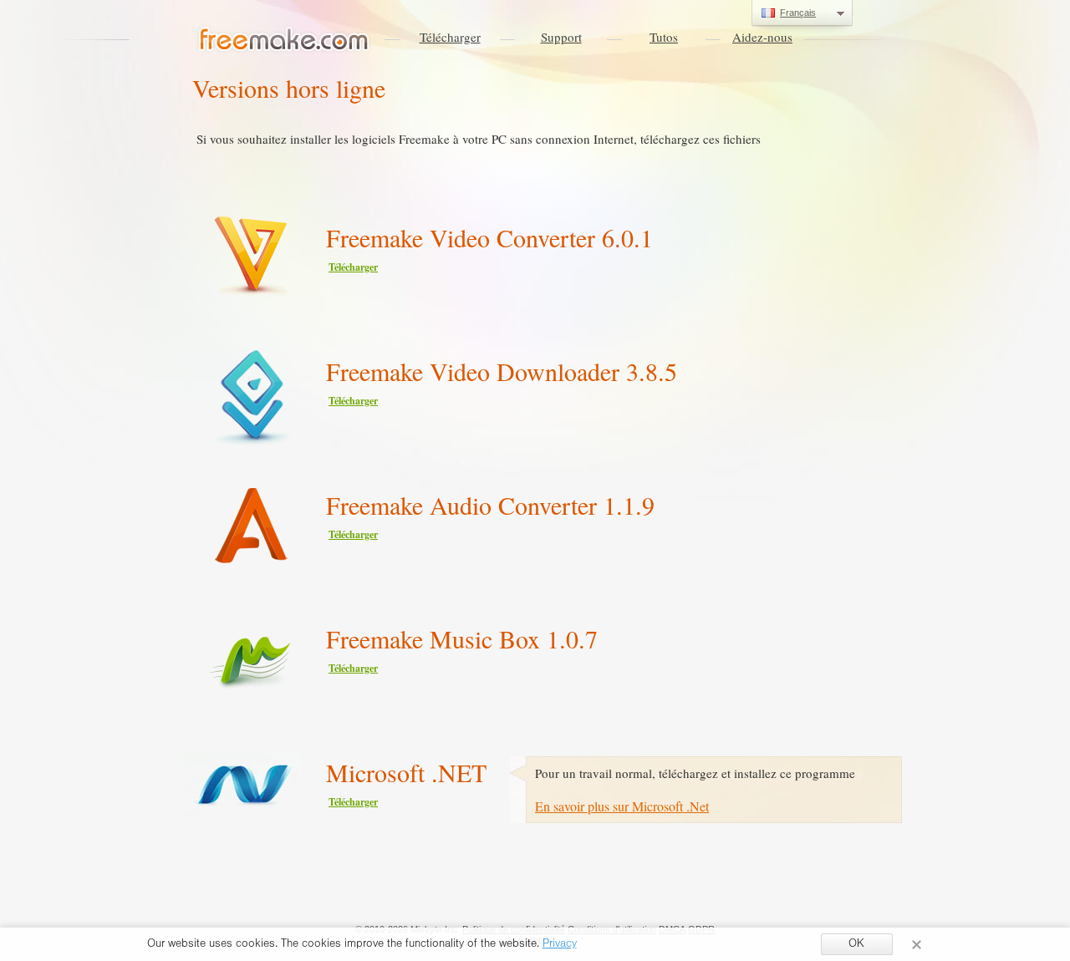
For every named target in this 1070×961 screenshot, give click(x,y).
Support (561, 36)
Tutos (664, 36)
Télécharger (450, 36)
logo (284, 40)
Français (798, 13)
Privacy (560, 945)
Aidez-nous (762, 36)
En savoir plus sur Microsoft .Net (622, 806)
